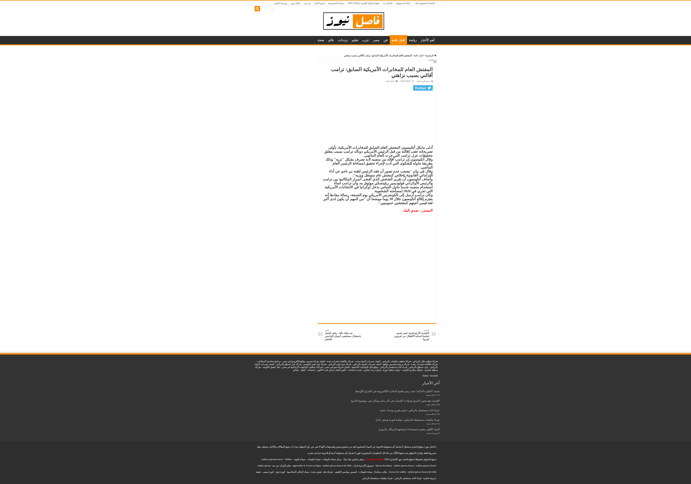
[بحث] (257, 8)
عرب (365, 40)
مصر (376, 40)
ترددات (343, 40)
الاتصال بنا (387, 3)
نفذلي (296, 370)
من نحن (307, 3)
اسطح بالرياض (416, 367)
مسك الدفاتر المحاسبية (298, 472)
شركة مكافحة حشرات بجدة (424, 364)
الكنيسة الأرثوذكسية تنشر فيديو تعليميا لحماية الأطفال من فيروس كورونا (411, 335)
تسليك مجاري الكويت (412, 370)
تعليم (355, 40)
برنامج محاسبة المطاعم (269, 361)
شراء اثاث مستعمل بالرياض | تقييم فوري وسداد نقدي (410, 410)
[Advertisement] (377, 119)
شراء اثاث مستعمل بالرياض (393, 367)
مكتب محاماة (380, 472)
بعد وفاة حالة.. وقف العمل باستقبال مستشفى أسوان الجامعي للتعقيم (343, 335)
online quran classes (404, 465)
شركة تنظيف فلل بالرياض (425, 361)
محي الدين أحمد (423, 81)
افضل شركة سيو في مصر (337, 367)
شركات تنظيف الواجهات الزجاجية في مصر (302, 367)
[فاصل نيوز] (355, 20)
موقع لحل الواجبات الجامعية (364, 367)
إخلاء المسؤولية (403, 3)
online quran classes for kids (337, 465)
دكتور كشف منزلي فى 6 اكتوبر (331, 370)
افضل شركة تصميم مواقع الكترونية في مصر (304, 361)
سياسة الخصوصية (336, 3)
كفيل (303, 370)
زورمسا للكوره (280, 3)
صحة (321, 40)
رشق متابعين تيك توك (353, 459)
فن (385, 40)
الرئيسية (429, 55)
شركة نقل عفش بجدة (322, 472)
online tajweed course (272, 459)
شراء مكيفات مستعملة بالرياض (377, 478)
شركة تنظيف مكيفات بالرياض (396, 361)
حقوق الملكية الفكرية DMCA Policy (364, 3)
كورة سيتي (268, 472)
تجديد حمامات (355, 370)
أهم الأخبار (428, 40)
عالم (331, 40)
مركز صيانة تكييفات (331, 459)
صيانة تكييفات (314, 459)
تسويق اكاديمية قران (363, 465)
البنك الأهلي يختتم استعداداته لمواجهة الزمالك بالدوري (409, 429)
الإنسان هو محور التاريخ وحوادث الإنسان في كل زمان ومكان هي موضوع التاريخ (395, 400)
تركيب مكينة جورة (391, 370)
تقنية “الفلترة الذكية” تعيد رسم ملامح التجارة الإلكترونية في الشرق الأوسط (397, 391)
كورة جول (280, 472)
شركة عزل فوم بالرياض (339, 364)
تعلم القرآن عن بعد (281, 465)
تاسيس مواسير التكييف (346, 472)
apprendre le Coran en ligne (307, 465)
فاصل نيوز (295, 3)
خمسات (311, 370)
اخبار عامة (398, 40)
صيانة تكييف (299, 459)
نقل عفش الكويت (271, 367)
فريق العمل (319, 3)
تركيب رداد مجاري (372, 370)
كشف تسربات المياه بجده (367, 361)
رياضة (413, 40)
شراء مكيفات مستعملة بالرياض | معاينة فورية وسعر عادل (407, 419)
